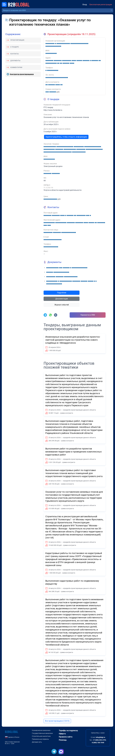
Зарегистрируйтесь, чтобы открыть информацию (66, 137)
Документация (61, 299)
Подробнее (61, 293)
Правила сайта (65, 737)
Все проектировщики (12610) (57, 721)
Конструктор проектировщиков (22, 74)
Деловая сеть (37, 742)
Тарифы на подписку (68, 730)
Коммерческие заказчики (41, 730)
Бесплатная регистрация (101, 4)
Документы (15, 60)
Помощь (63, 740)
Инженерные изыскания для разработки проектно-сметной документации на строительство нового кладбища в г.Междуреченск (72, 339)
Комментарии (16, 67)
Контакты (14, 54)
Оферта (62, 733)
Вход (85, 4)
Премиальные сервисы (40, 739)
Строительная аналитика (41, 736)
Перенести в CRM (87, 315)
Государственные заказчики (42, 733)
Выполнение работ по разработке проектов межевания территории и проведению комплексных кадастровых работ (73, 451)
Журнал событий (61, 305)
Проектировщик (17, 40)
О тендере (14, 47)
